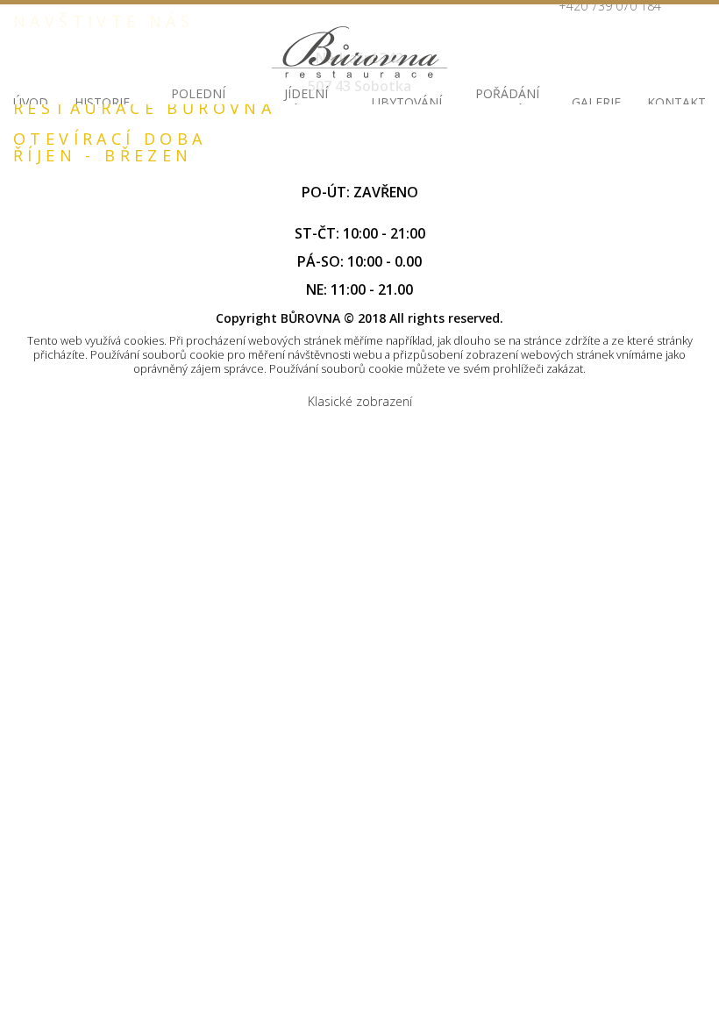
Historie (102, 102)
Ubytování (407, 102)
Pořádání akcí (507, 102)
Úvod (30, 102)
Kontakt (676, 102)
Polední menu (198, 102)
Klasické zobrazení (360, 401)
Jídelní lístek (306, 102)
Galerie (596, 102)
